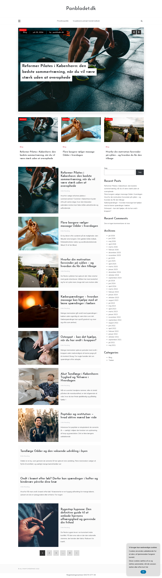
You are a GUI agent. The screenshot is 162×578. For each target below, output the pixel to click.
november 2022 (115, 317)
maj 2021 (112, 345)
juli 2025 (112, 258)
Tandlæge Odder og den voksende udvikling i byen (54, 451)
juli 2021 (112, 342)
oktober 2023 (114, 297)
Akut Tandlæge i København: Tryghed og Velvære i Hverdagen (80, 377)
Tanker (111, 360)
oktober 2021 (114, 337)
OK (143, 572)
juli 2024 (112, 281)
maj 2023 (112, 306)
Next (139, 32)
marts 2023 (113, 311)
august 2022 (113, 323)
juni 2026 (112, 238)
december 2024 (115, 272)
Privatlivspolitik (62, 21)
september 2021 (115, 340)
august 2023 (113, 300)
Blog (25, 32)
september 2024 (115, 278)
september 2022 (115, 320)
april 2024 (112, 286)
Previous (134, 32)
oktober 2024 (114, 275)
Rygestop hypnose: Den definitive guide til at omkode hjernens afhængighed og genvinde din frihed (78, 516)
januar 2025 (113, 269)
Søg (105, 168)
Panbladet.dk (81, 8)
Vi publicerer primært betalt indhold (86, 21)
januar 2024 (113, 295)
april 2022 (112, 328)
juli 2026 (112, 236)
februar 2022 (114, 331)
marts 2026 (113, 247)
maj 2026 (112, 241)
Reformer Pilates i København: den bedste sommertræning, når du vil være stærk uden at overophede (38, 155)
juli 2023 (112, 303)
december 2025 (115, 252)
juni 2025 (112, 261)
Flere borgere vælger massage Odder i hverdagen (57, 75)
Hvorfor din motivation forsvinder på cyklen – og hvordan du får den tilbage (124, 155)
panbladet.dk (57, 32)
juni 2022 (112, 326)
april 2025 (112, 264)
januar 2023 (113, 314)
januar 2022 (113, 334)
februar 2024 (114, 292)
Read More (135, 75)
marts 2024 (113, 289)
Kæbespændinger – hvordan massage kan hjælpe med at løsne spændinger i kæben (79, 300)
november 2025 (115, 255)
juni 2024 (112, 283)
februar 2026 (114, 250)
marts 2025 (113, 266)
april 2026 (112, 244)
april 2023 (112, 309)
